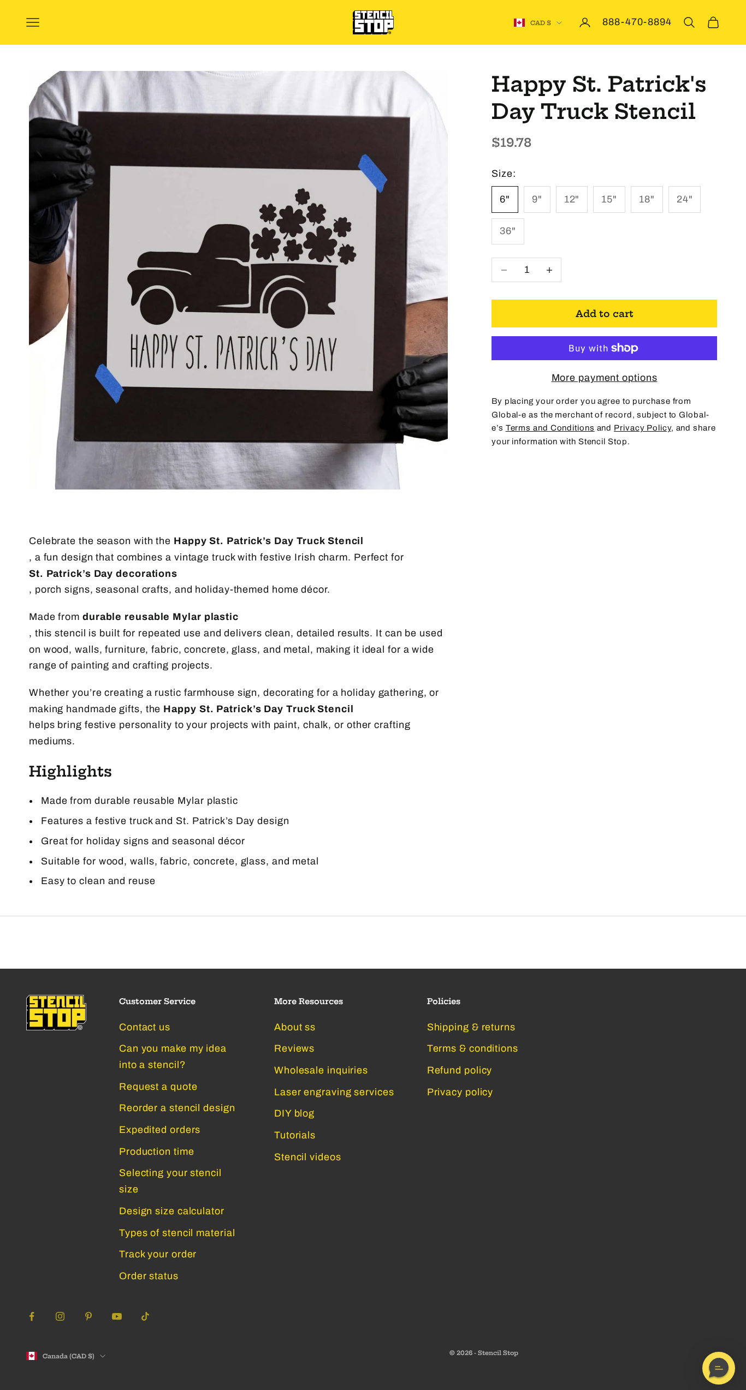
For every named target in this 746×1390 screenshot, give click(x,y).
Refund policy (460, 1070)
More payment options (605, 377)
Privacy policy (460, 1092)
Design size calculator (171, 1211)
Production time (156, 1151)
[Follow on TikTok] (145, 1316)
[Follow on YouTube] (116, 1316)
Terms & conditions (472, 1048)
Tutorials (295, 1135)
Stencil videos (307, 1157)
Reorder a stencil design (177, 1107)
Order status (149, 1275)
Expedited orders (159, 1129)
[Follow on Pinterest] (88, 1316)
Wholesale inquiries (321, 1070)
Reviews (294, 1048)
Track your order (158, 1254)
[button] (718, 1368)
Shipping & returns (471, 1027)
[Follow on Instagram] (60, 1316)
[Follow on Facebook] (31, 1316)
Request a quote (158, 1086)
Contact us (144, 1027)
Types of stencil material (177, 1232)
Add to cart (604, 313)
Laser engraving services (334, 1092)
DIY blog (294, 1113)
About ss (295, 1027)
